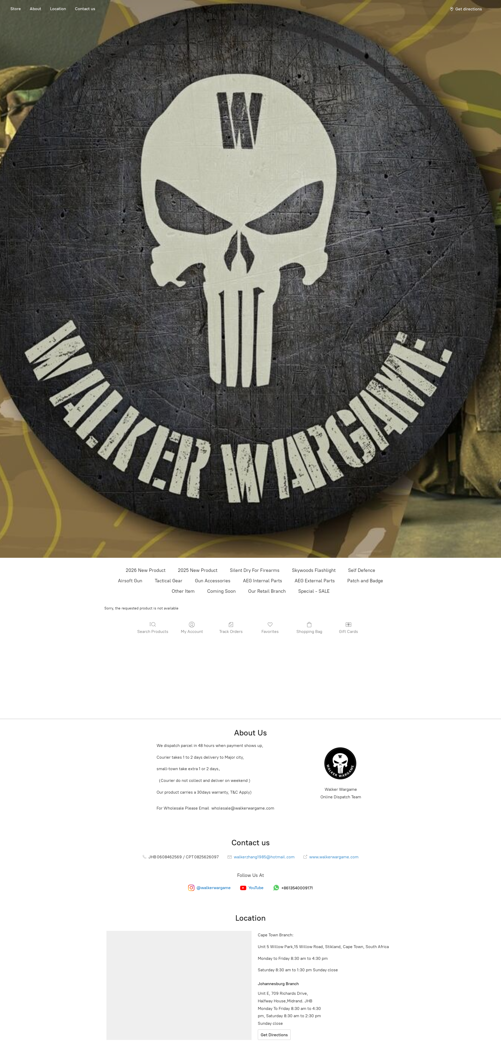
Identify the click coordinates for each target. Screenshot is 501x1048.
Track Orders (231, 631)
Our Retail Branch (267, 591)
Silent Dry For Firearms (254, 570)
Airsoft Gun (130, 581)
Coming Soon (221, 591)
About (35, 8)
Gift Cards (348, 631)
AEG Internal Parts (262, 581)
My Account (192, 631)
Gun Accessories (212, 581)
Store (15, 8)
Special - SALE (314, 591)
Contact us (85, 8)
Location (58, 8)
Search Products (152, 631)
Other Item (183, 591)
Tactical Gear (168, 581)
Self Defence (361, 570)
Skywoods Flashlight (314, 570)
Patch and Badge (365, 581)
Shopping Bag (309, 631)
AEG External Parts (315, 581)
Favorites (270, 631)
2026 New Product (145, 570)
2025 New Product (197, 570)
